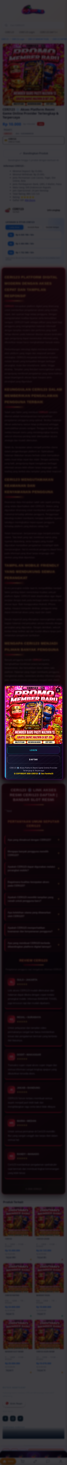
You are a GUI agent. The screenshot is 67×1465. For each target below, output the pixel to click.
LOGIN (33, 750)
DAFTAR (33, 759)
